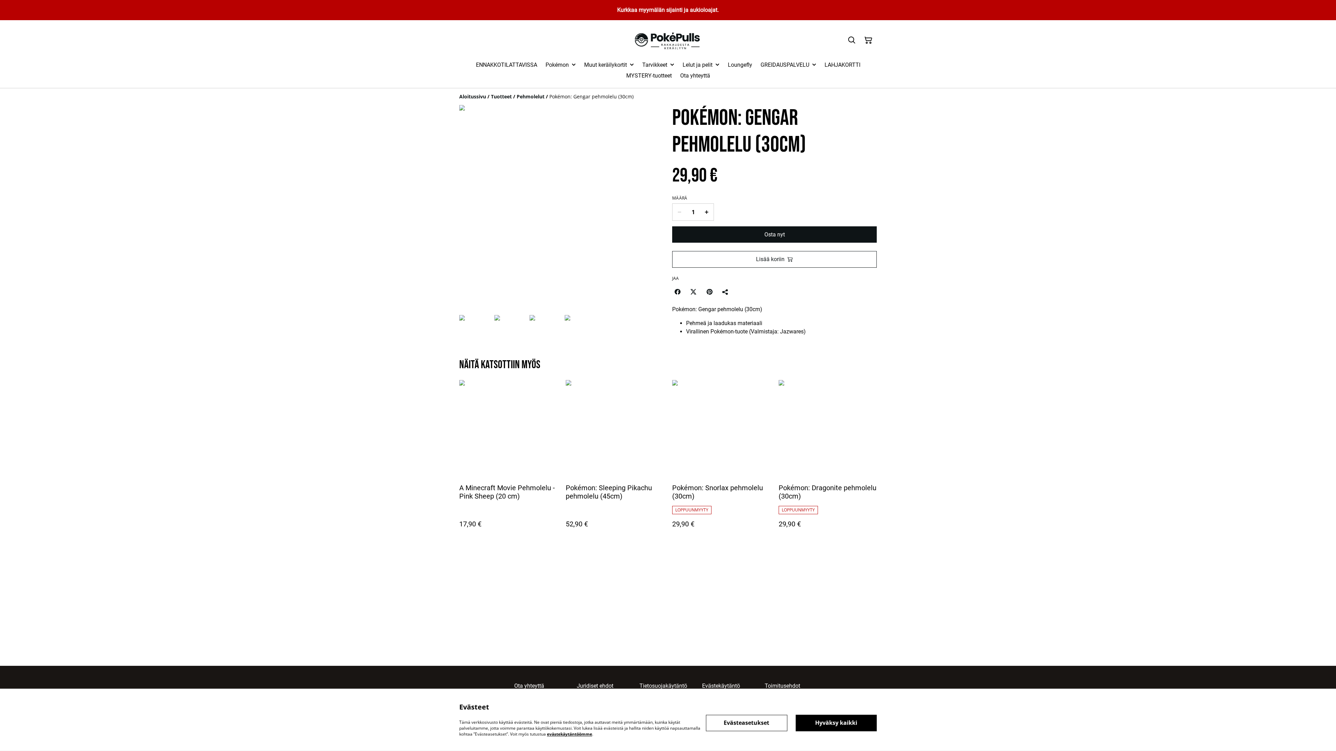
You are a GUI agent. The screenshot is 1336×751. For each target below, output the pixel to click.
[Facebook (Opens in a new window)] (677, 291)
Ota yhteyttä (529, 686)
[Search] (851, 40)
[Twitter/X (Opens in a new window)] (693, 291)
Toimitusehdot (782, 686)
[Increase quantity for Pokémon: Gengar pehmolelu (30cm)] (707, 212)
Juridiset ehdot (595, 686)
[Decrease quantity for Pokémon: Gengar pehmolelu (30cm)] (679, 212)
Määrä (679, 198)
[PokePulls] (668, 40)
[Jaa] (725, 291)
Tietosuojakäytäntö (663, 686)
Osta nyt (774, 234)
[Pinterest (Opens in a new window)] (709, 291)
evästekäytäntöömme (569, 734)
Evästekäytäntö (721, 686)
